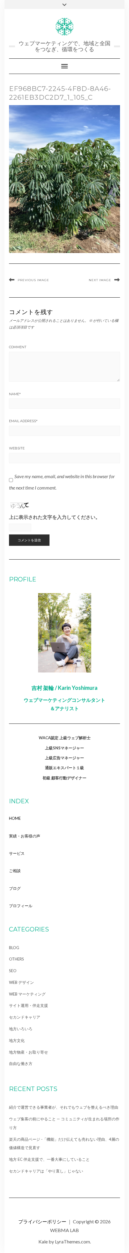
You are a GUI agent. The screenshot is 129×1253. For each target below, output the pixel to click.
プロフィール (20, 905)
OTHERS (16, 959)
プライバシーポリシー (42, 1221)
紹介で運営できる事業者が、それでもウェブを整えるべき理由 (63, 1107)
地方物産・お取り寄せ (28, 1052)
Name (15, 394)
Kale (43, 1241)
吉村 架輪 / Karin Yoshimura (65, 687)
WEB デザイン (21, 982)
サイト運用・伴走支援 (28, 1005)
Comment (17, 347)
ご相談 (15, 870)
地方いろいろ (20, 1028)
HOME (15, 818)
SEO (12, 970)
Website (17, 448)
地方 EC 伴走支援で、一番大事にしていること (49, 1159)
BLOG (14, 947)
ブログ (15, 888)
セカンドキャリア (24, 1017)
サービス (17, 853)
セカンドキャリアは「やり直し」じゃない (46, 1171)
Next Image (100, 280)
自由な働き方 (20, 1063)
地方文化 (17, 1040)
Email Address (23, 421)
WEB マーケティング (27, 994)
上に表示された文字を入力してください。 (54, 517)
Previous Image (33, 280)
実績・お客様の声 (24, 836)
